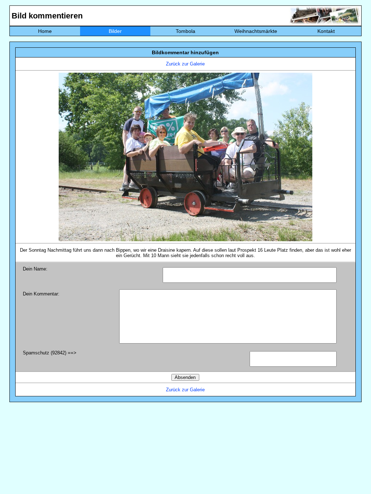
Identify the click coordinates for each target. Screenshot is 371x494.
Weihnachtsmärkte (255, 31)
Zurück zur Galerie (185, 64)
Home (45, 31)
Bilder (115, 31)
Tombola (185, 31)
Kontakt (326, 31)
